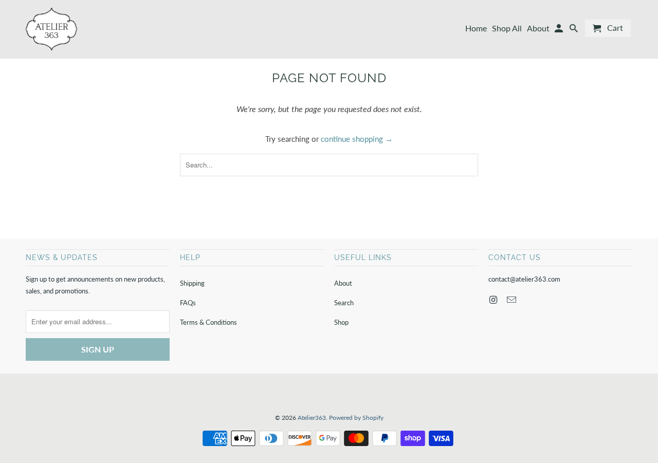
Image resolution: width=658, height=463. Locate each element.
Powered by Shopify (356, 417)
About (343, 283)
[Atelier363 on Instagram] (494, 299)
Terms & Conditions (208, 322)
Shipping (192, 283)
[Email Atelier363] (512, 299)
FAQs (188, 303)
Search (344, 303)
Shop (341, 322)
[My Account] (559, 30)
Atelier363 (312, 417)
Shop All (507, 28)
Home (476, 28)
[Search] (574, 30)
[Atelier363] (51, 29)
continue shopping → (357, 138)
